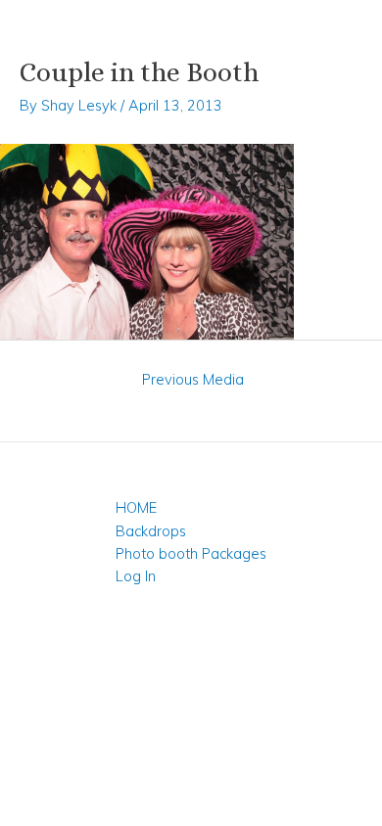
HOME (136, 507)
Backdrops (151, 531)
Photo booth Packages (191, 553)
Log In (136, 576)
